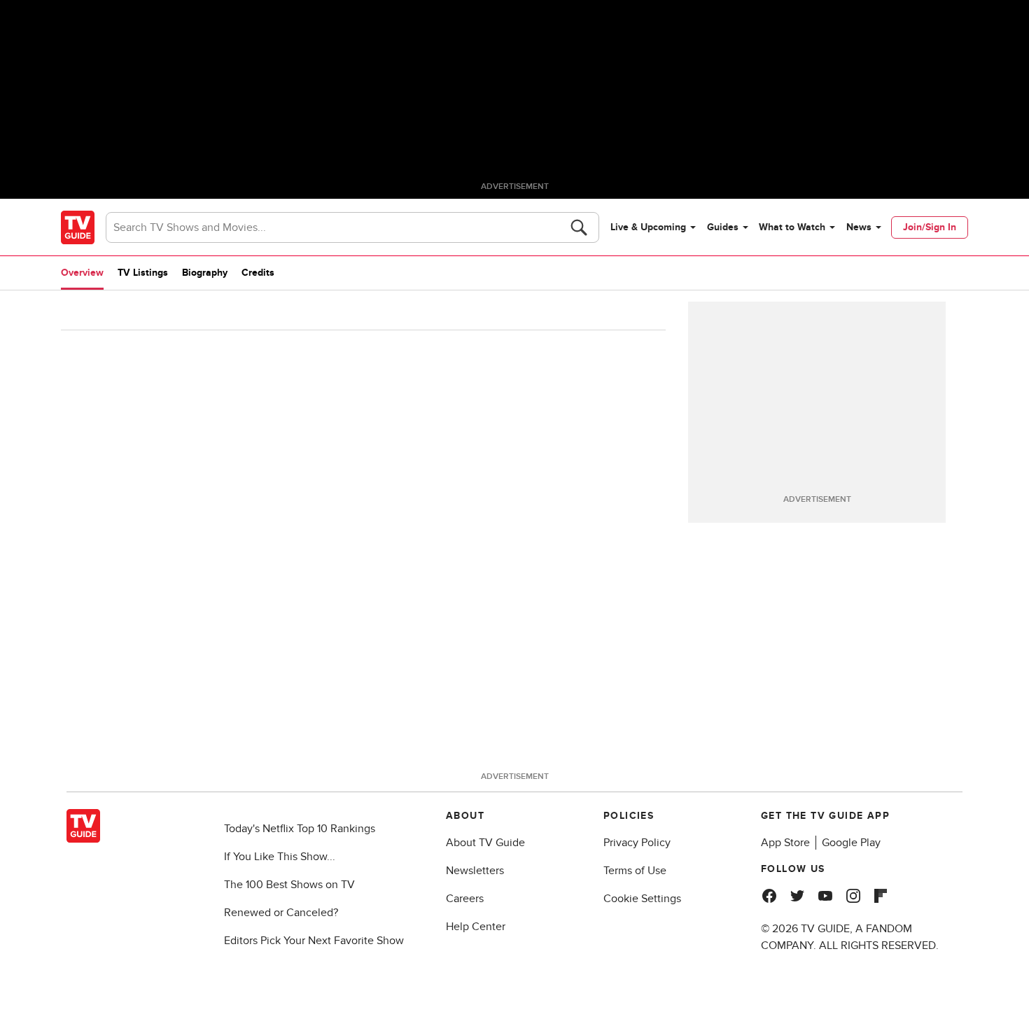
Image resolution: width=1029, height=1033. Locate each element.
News (859, 227)
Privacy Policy (637, 843)
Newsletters (475, 871)
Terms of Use (634, 871)
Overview (82, 273)
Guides (722, 227)
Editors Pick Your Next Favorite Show (314, 941)
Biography (204, 273)
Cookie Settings (642, 899)
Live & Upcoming (648, 227)
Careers (465, 899)
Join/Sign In (929, 227)
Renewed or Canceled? (281, 913)
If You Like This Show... (279, 857)
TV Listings (143, 273)
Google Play (851, 843)
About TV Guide (485, 843)
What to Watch (792, 227)
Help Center (475, 927)
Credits (257, 273)
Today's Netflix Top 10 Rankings (299, 829)
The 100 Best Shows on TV (289, 885)
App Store (785, 843)
